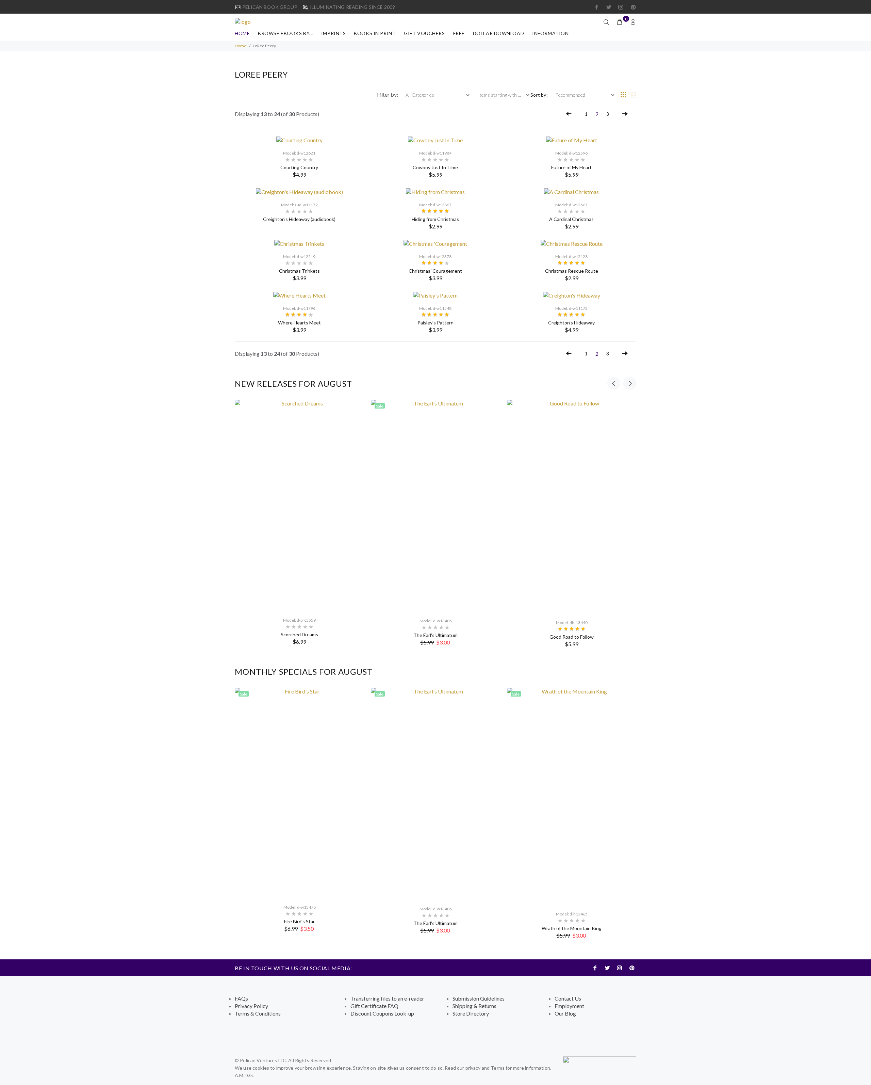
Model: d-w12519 (299, 256)
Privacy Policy (251, 1006)
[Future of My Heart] (571, 139)
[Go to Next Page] (625, 114)
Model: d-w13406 (436, 620)
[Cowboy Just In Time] (435, 139)
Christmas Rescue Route (571, 271)
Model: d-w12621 (299, 153)
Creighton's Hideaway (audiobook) (299, 219)
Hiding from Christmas (435, 219)
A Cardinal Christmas (571, 219)
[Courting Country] (299, 139)
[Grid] (623, 95)
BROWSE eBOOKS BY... (285, 33)
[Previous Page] (569, 114)
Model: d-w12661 (571, 204)
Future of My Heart (571, 167)
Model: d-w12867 (435, 204)
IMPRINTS (333, 33)
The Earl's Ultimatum (435, 635)
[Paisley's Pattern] (435, 294)
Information (550, 33)
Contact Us (568, 998)
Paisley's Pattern (435, 322)
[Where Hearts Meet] (299, 294)
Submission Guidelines (479, 998)
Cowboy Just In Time (435, 167)
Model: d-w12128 (571, 256)
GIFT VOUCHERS (424, 33)
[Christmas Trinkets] (299, 243)
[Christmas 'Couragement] (435, 243)
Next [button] (629, 383)
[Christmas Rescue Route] (572, 243)
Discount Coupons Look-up (382, 1013)
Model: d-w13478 (299, 907)
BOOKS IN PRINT (375, 33)
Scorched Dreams (299, 634)
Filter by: (388, 94)
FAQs (241, 998)
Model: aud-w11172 (299, 204)
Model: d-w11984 (435, 153)
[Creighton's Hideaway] (571, 294)
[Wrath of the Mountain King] (571, 796)
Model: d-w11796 (299, 308)
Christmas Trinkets (299, 271)
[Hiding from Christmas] (435, 191)
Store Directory (471, 1013)
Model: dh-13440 (572, 622)
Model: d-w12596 (571, 153)
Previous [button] (613, 383)
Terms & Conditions (258, 1013)
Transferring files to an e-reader (387, 998)
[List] (633, 95)
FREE (459, 33)
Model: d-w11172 (571, 308)
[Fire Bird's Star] (299, 793)
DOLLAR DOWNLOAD (498, 33)
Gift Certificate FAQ (374, 1006)
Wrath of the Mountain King (572, 928)
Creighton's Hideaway (571, 322)
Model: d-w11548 (435, 308)
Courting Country (299, 167)
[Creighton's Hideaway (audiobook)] (299, 191)
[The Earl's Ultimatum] (435, 506)
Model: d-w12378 (435, 256)
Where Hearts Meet (299, 322)
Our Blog (565, 1013)
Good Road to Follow (571, 637)
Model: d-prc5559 (299, 620)
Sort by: (539, 95)
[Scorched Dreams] (299, 505)
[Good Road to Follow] (571, 506)
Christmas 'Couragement (435, 271)
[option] (299, 522)
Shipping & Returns (474, 1006)
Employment (569, 1006)
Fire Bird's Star (299, 921)
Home (242, 33)
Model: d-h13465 (572, 913)
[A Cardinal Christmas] (571, 191)
